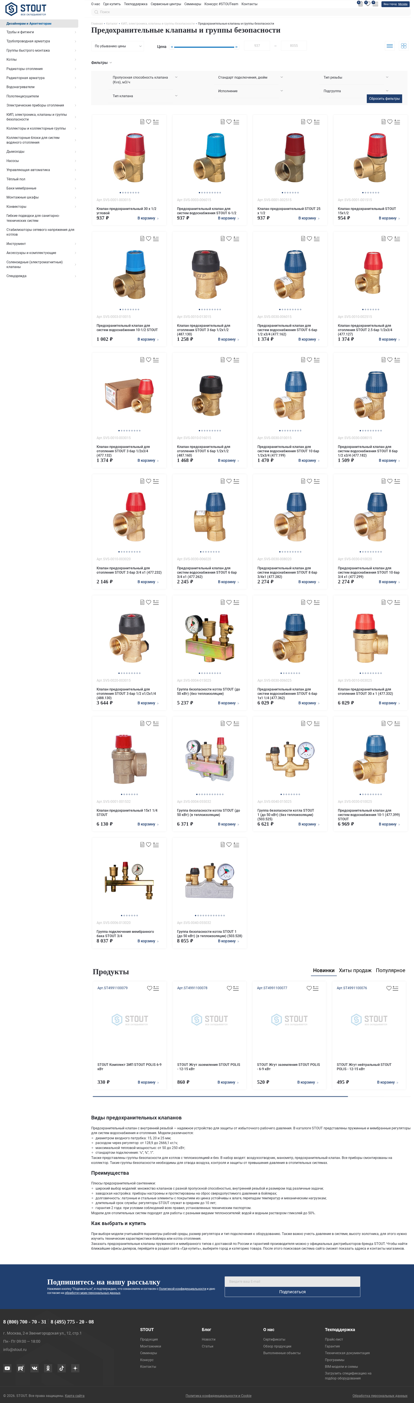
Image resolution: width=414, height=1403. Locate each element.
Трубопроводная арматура (28, 41)
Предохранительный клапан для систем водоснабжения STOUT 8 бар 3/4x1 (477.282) (287, 572)
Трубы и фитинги (20, 32)
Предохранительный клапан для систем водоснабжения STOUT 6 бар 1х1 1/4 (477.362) (287, 693)
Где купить (112, 4)
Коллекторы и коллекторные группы (36, 128)
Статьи (207, 1346)
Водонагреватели (20, 87)
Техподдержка (135, 4)
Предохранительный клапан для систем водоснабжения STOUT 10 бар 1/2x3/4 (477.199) (288, 451)
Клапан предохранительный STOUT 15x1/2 (367, 211)
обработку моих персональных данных (92, 1293)
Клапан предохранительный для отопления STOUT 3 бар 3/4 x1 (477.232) (129, 570)
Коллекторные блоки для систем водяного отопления (33, 140)
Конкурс (147, 1360)
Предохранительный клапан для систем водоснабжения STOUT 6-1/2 (206, 211)
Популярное (390, 970)
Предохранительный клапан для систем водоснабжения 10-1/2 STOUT (127, 328)
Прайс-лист (334, 1339)
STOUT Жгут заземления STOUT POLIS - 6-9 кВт (288, 1067)
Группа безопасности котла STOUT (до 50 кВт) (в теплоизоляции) (208, 812)
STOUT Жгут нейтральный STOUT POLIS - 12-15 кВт (364, 1067)
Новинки (324, 970)
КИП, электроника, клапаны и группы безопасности (36, 117)
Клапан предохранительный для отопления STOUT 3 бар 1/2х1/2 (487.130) (203, 330)
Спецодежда (16, 276)
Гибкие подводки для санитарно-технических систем (33, 218)
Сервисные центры (166, 4)
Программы (334, 1360)
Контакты (249, 4)
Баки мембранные (21, 188)
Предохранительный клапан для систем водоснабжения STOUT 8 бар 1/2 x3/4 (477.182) (368, 451)
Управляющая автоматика (28, 170)
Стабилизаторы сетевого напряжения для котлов (40, 232)
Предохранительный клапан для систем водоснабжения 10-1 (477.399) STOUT (369, 814)
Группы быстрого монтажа (28, 50)
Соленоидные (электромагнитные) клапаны (34, 264)
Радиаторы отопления (24, 69)
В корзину (147, 1082)
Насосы (12, 161)
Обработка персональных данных (380, 1396)
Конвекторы (16, 207)
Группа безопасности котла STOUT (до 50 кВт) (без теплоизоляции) (208, 691)
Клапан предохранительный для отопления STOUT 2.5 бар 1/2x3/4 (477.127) (365, 330)
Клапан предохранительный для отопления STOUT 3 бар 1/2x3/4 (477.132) (123, 451)
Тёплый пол (15, 179)
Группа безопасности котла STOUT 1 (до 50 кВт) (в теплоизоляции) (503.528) (209, 934)
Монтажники (150, 1346)
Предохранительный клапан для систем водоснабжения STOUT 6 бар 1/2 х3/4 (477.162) (287, 330)
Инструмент (16, 244)
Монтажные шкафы (22, 197)
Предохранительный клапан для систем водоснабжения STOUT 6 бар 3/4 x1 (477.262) (207, 572)
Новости (208, 1339)
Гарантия (332, 1346)
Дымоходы (15, 151)
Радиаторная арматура (25, 78)
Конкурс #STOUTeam (221, 4)
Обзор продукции (277, 1346)
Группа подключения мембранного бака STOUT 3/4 (125, 934)
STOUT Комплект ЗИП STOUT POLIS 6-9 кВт (129, 1067)
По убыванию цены (110, 46)
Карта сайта (75, 1396)
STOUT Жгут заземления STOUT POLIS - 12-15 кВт (208, 1067)
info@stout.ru (15, 1349)
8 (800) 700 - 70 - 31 (24, 1322)
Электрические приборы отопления (35, 105)
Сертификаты (274, 1339)
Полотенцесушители (22, 96)
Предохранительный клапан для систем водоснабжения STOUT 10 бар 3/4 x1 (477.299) (369, 572)
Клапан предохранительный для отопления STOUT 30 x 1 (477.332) (365, 691)
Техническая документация (347, 1353)
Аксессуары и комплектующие (31, 253)
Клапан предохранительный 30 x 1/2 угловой (126, 211)
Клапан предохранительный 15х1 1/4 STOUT (127, 812)
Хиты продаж (355, 970)
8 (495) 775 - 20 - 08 (72, 1322)
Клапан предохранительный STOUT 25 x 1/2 (288, 211)
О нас (95, 4)
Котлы (11, 59)
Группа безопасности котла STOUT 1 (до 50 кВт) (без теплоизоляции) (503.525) (285, 814)
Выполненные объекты (282, 1353)
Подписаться (292, 1291)
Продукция (149, 1339)
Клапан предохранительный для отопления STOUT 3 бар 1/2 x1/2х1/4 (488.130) (126, 693)
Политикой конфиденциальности (182, 1288)
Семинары (192, 4)
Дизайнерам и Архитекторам (28, 23)
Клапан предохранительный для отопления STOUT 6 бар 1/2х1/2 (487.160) (203, 451)
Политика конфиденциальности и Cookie (218, 1396)
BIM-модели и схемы (341, 1367)
